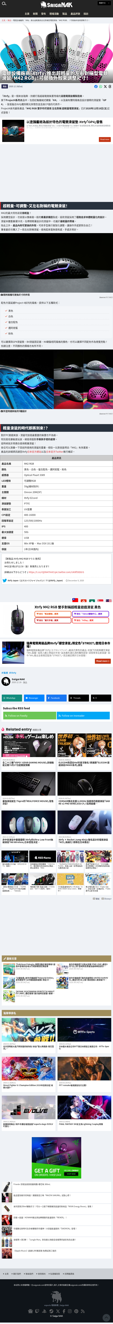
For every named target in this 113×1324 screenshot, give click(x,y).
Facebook (55, 697)
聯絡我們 (29, 1273)
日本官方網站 (34, 451)
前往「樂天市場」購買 (48, 620)
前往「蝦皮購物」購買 (48, 614)
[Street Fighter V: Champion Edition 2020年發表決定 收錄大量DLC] (28, 1069)
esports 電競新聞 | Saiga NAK (56, 1305)
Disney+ (108, 898)
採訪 (86, 13)
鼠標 (6, 672)
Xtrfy (13, 672)
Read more (102, 661)
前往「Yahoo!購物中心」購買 (89, 614)
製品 (64, 13)
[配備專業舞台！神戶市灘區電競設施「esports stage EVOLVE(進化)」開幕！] (28, 1107)
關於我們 (17, 1273)
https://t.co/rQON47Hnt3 (41, 572)
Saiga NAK (56, 4)
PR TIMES (109, 297)
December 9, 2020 (76, 580)
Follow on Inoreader (73, 715)
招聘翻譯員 (69, 1273)
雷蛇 (98, 898)
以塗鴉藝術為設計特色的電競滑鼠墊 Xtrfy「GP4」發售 (56, 131)
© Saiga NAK (56, 1316)
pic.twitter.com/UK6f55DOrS (69, 572)
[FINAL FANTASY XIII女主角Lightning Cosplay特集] (84, 1107)
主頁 (27, 13)
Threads (76, 697)
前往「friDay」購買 (85, 620)
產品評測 (75, 13)
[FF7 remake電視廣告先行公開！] (84, 1069)
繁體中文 (102, 3)
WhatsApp (10, 697)
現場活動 (54, 13)
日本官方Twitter (54, 451)
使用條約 (42, 1273)
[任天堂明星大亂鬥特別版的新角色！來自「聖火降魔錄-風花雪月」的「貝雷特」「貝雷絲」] (28, 1030)
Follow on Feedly (17, 715)
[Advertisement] (56, 176)
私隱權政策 (55, 1273)
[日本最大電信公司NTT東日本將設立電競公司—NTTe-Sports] (84, 1030)
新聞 (35, 13)
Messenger (33, 697)
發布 (43, 13)
